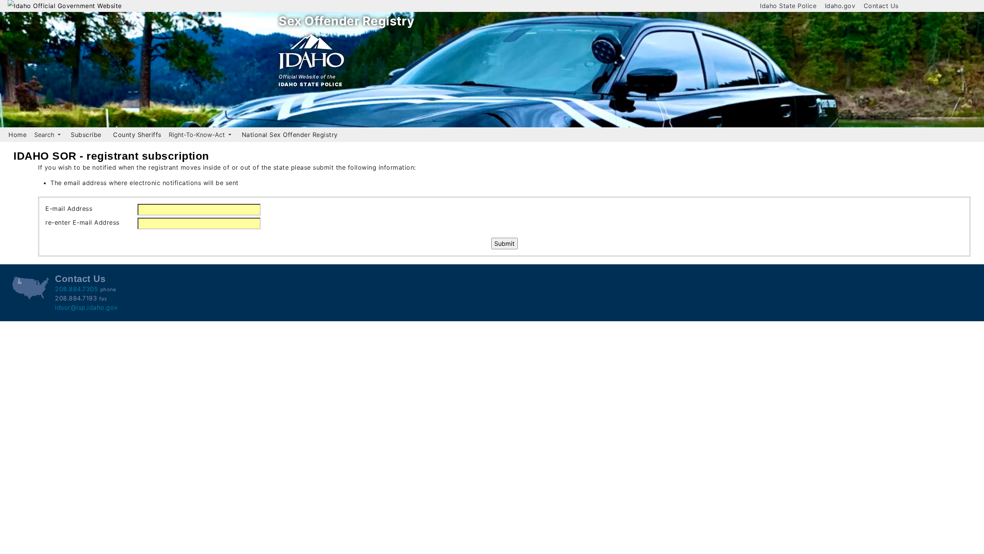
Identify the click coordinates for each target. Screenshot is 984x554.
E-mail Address (68, 208)
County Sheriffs (137, 134)
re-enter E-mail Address (82, 222)
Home (17, 134)
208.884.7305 (76, 289)
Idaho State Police (788, 6)
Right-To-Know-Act (198, 134)
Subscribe (86, 134)
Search (45, 134)
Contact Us (881, 6)
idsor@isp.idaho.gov (86, 307)
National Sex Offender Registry (290, 134)
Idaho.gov (840, 6)
